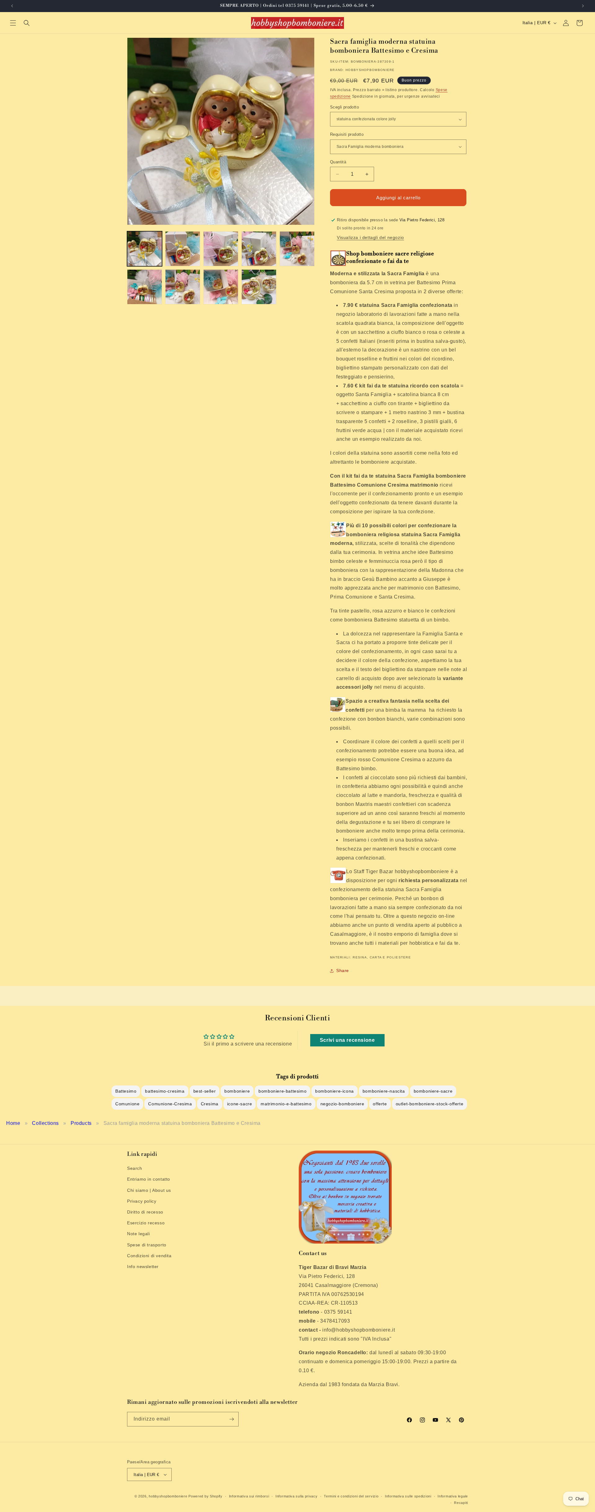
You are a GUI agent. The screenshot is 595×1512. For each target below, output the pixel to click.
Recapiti (461, 1503)
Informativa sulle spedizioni (408, 1496)
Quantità (338, 162)
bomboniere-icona (334, 1091)
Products (81, 1123)
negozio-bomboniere (342, 1103)
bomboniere (237, 1091)
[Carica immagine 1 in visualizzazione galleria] (144, 248)
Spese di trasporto (146, 1244)
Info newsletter (143, 1266)
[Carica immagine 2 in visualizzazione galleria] (182, 248)
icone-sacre (239, 1103)
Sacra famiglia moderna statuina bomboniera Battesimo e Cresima (182, 1123)
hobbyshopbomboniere (168, 1496)
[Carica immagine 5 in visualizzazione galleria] (297, 248)
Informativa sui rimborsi (249, 1496)
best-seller (204, 1091)
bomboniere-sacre (433, 1091)
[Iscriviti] (231, 1419)
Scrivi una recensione (347, 1040)
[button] (13, 23)
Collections (45, 1123)
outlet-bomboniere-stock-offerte (430, 1103)
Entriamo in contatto (148, 1179)
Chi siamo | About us (149, 1190)
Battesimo (125, 1091)
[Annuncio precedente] (12, 6)
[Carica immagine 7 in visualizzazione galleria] (182, 286)
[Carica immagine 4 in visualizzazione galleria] (258, 248)
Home (13, 1123)
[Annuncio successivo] (583, 6)
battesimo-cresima (164, 1091)
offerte (380, 1103)
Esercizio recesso (146, 1222)
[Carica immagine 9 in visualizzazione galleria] (258, 286)
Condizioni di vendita (149, 1255)
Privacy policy (141, 1201)
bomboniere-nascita (384, 1091)
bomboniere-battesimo (282, 1091)
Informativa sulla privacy (296, 1496)
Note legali (138, 1233)
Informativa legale (453, 1496)
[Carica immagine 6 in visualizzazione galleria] (144, 286)
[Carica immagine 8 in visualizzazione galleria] (220, 286)
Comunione (127, 1103)
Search (134, 1168)
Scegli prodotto (344, 107)
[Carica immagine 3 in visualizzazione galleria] (220, 248)
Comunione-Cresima (170, 1103)
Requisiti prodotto (347, 134)
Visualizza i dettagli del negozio (370, 237)
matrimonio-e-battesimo (286, 1103)
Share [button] (342, 970)
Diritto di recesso (145, 1211)
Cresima (209, 1103)
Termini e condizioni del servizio (351, 1496)
